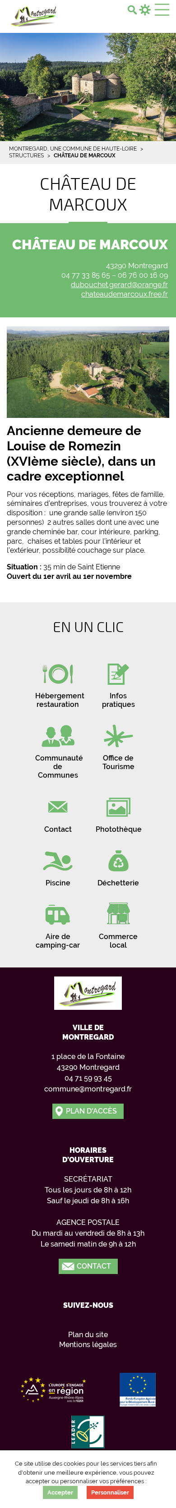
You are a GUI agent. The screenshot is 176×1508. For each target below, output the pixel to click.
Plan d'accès (91, 1111)
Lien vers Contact (57, 811)
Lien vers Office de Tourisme (118, 744)
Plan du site (88, 1334)
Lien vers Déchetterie (118, 865)
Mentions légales (88, 1344)
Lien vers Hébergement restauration (57, 682)
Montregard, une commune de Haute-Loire (73, 149)
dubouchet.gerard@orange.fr (119, 284)
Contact (94, 1266)
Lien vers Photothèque (118, 811)
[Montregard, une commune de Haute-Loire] (34, 15)
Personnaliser (110, 1492)
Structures (26, 155)
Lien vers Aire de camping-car (57, 922)
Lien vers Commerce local (118, 922)
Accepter (60, 1492)
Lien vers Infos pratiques (118, 682)
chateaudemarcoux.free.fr (124, 294)
